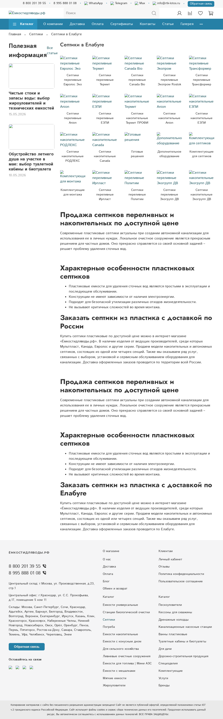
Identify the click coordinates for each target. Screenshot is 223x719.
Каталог (27, 24)
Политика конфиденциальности (181, 574)
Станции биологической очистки (126, 612)
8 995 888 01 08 (65, 3)
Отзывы (164, 566)
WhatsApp (95, 3)
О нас (107, 559)
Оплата (97, 24)
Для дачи (165, 649)
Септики (36, 34)
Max (141, 3)
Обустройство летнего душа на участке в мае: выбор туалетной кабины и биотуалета (31, 161)
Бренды (164, 685)
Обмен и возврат (115, 588)
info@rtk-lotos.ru (168, 3)
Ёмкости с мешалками (119, 671)
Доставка (77, 24)
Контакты (147, 24)
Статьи (168, 24)
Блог (106, 581)
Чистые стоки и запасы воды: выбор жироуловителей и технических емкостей (31, 100)
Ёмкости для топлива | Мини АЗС (127, 663)
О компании (53, 24)
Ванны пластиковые (173, 634)
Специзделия (168, 663)
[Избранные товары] (200, 13)
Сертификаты (121, 24)
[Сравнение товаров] (189, 13)
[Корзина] (210, 13)
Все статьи (52, 50)
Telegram (120, 3)
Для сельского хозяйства (121, 649)
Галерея (187, 24)
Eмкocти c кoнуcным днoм (122, 641)
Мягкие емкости (114, 678)
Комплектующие (171, 671)
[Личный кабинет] (179, 13)
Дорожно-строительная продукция (183, 656)
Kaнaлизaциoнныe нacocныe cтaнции (185, 627)
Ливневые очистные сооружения (126, 656)
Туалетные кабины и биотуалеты (182, 641)
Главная (15, 34)
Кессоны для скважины (175, 612)
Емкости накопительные (120, 634)
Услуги (163, 678)
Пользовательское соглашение (181, 581)
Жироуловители (114, 685)
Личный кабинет (170, 559)
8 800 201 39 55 (34, 3)
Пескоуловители (170, 605)
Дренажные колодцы (174, 620)
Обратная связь (201, 4)
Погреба (109, 627)
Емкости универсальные (120, 605)
